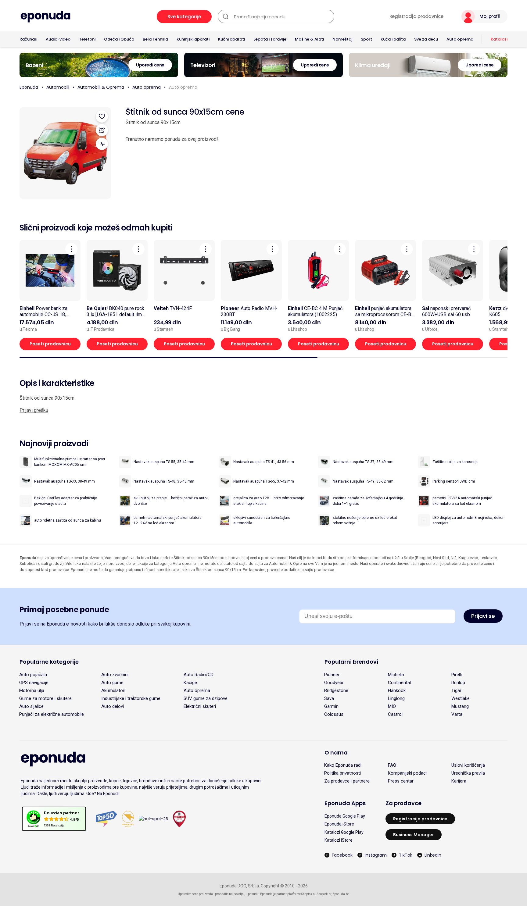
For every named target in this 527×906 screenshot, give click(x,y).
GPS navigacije (33, 682)
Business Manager (413, 835)
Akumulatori (113, 690)
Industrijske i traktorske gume (130, 698)
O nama (336, 752)
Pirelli (456, 674)
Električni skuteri (200, 706)
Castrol (395, 714)
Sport (366, 39)
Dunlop (458, 682)
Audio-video (58, 39)
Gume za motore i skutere (45, 698)
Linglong (396, 698)
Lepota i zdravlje (269, 39)
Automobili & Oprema (100, 87)
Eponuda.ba (341, 894)
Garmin (331, 706)
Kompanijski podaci (407, 773)
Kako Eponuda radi (342, 765)
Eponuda (29, 87)
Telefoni (87, 39)
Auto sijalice (31, 706)
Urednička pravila (468, 773)
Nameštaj (342, 39)
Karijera (458, 781)
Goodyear (334, 682)
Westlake (460, 698)
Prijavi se (483, 616)
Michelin (396, 674)
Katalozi (499, 39)
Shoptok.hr (324, 894)
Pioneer (331, 674)
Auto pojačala (33, 674)
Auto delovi (112, 706)
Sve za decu (426, 39)
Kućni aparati (231, 39)
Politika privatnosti (342, 773)
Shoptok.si (308, 894)
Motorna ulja (31, 690)
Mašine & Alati (309, 39)
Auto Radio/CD (198, 674)
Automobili (57, 87)
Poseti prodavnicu (50, 344)
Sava (329, 698)
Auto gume (112, 682)
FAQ (392, 765)
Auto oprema (459, 39)
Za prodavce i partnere (347, 781)
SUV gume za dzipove (206, 698)
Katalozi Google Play (344, 832)
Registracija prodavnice (416, 16)
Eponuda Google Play (344, 816)
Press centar (401, 781)
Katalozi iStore (338, 840)
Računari (28, 39)
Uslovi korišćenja (468, 765)
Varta (456, 714)
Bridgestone (336, 690)
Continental (399, 682)
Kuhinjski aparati (193, 39)
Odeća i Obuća (119, 39)
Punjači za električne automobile (51, 714)
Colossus (333, 714)
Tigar (456, 690)
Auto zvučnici (114, 674)
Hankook (397, 690)
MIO (392, 706)
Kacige (190, 682)
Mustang (460, 706)
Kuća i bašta (393, 39)
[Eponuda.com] (45, 16)
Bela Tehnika (155, 39)
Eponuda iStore (339, 824)
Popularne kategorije (49, 661)
